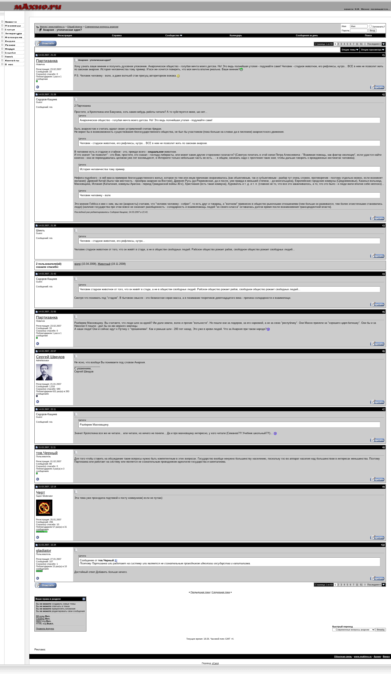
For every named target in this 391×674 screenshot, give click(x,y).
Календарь (236, 35)
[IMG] (39, 621)
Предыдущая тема (200, 592)
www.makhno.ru (363, 656)
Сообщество (172, 35)
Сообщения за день (307, 35)
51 (361, 44)
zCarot (215, 663)
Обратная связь (343, 656)
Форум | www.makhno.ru (52, 26)
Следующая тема (221, 592)
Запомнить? (378, 26)
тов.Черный (47, 453)
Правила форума (45, 628)
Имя (344, 26)
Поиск (368, 35)
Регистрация (65, 35)
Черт (40, 492)
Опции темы (349, 49)
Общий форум (74, 26)
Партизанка (47, 61)
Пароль (345, 30)
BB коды (40, 616)
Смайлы (40, 618)
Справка (117, 35)
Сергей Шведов (50, 357)
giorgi (77, 263)
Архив (377, 656)
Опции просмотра (371, 49)
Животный (104, 263)
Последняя (374, 44)
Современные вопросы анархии (101, 26)
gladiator (43, 550)
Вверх (386, 656)
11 (357, 44)
